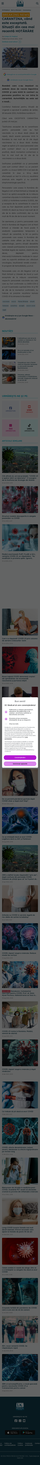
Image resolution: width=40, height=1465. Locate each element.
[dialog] (20, 732)
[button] (20, 723)
